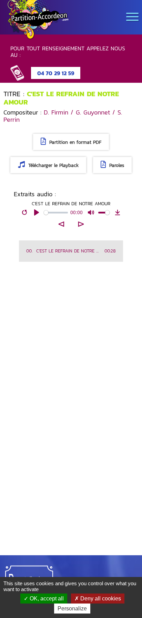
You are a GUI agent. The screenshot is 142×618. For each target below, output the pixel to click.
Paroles (116, 165)
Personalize (72, 608)
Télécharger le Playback (53, 165)
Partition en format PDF (74, 142)
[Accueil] (38, 19)
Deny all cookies (100, 598)
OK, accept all (46, 598)
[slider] (56, 212)
